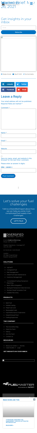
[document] (18, 216)
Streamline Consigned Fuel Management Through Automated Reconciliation (17, 421)
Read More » (10, 425)
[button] (34, 399)
